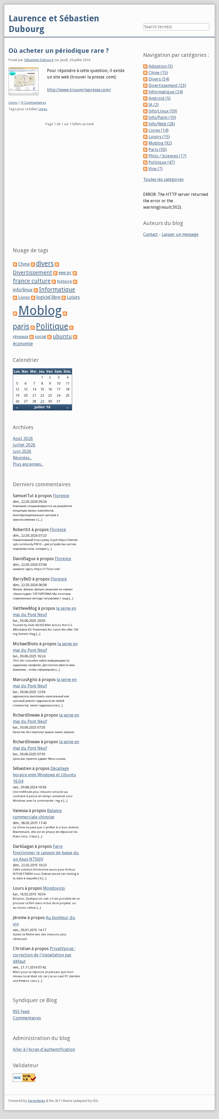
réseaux (20, 336)
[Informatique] (36, 289)
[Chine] (15, 264)
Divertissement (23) (167, 85)
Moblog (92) (160, 143)
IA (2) (153, 104)
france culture (31, 281)
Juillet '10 (42, 407)
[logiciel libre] (33, 297)
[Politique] (32, 327)
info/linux (23, 289)
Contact (150, 234)
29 (42, 401)
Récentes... (22, 457)
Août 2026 (23, 438)
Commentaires (27, 1018)
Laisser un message (180, 234)
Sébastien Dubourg (39, 60)
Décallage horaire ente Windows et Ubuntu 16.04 (44, 775)
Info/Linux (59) (162, 111)
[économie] (75, 336)
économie (23, 343)
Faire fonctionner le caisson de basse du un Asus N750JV (46, 853)
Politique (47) (161, 162)
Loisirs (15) (159, 136)
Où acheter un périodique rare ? (59, 50)
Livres (13, 103)
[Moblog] (15, 313)
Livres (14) (158, 130)
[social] (31, 336)
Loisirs (73, 297)
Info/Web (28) (161, 123)
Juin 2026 (22, 451)
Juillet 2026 (24, 445)
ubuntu (62, 336)
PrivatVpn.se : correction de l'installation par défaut (44, 955)
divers (45, 263)
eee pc (65, 272)
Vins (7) (155, 168)
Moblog (40, 310)
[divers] (33, 264)
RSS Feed (21, 1011)
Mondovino (54, 888)
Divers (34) (158, 79)
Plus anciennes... (28, 464)
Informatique (57, 289)
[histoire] (54, 281)
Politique (52, 326)
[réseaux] (71, 327)
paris (21, 326)
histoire (64, 281)
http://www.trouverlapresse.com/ (79, 89)
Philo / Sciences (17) (167, 156)
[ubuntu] (49, 336)
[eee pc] (55, 272)
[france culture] (75, 272)
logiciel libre (48, 297)
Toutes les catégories (163, 179)
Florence (61, 495)
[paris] (65, 313)
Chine (24, 264)
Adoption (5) (160, 66)
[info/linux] (75, 281)
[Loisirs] (63, 297)
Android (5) (159, 98)
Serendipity (36, 1101)
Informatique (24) (165, 91)
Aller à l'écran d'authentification (44, 1049)
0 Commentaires (33, 103)
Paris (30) (157, 149)
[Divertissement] (57, 264)
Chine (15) (158, 72)
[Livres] (15, 297)
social (40, 336)
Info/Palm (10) (162, 117)
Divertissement (32, 272)
